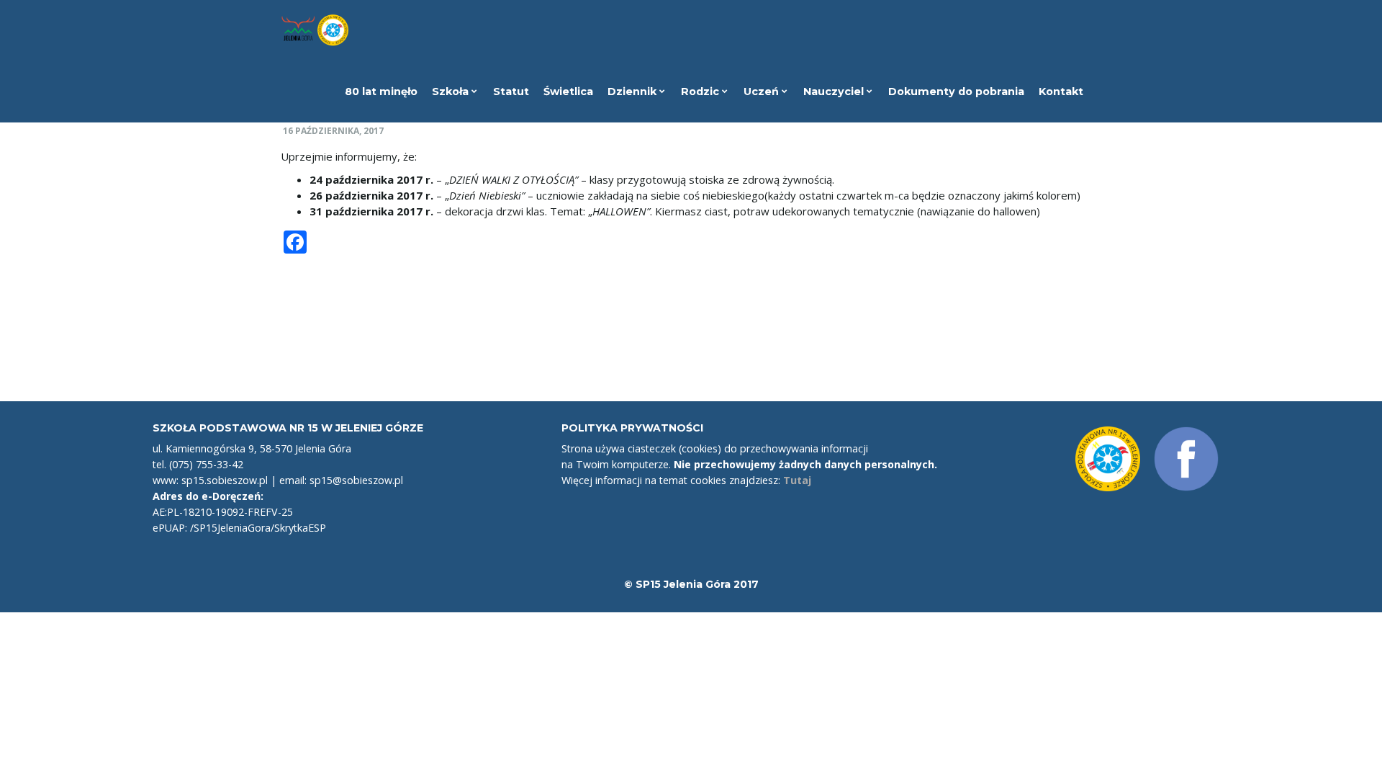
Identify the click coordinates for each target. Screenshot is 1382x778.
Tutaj (797, 480)
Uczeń (763, 91)
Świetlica (568, 91)
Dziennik (633, 91)
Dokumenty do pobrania (956, 91)
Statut (511, 91)
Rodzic (701, 91)
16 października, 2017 (333, 131)
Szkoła (451, 91)
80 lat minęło (381, 91)
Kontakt (1061, 91)
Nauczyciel (835, 91)
